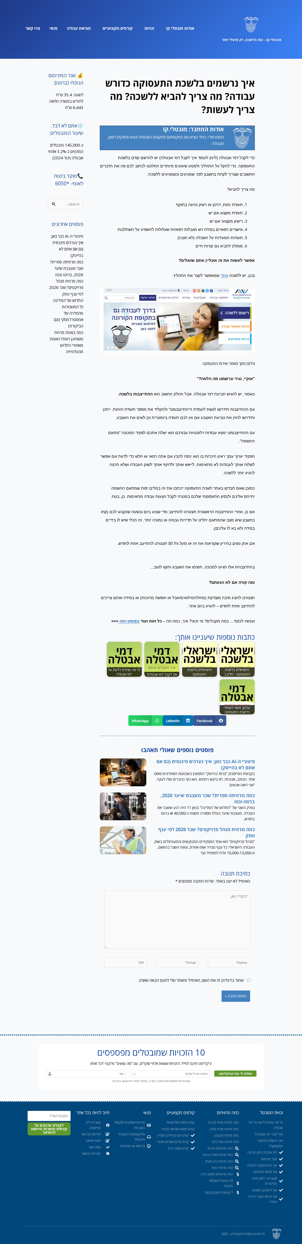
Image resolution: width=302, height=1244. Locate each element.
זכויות (149, 28)
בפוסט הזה (128, 621)
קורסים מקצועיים (118, 28)
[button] (209, 720)
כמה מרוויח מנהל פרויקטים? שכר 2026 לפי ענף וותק (206, 832)
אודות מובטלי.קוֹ (180, 28)
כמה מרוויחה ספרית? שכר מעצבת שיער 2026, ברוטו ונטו (208, 798)
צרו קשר (32, 28)
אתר (224, 275)
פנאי (54, 28)
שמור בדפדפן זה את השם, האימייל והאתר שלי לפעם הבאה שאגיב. (191, 980)
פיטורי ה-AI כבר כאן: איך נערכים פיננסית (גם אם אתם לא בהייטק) (205, 764)
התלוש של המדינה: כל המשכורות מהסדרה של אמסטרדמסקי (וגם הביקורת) (67, 313)
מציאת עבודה (79, 28)
